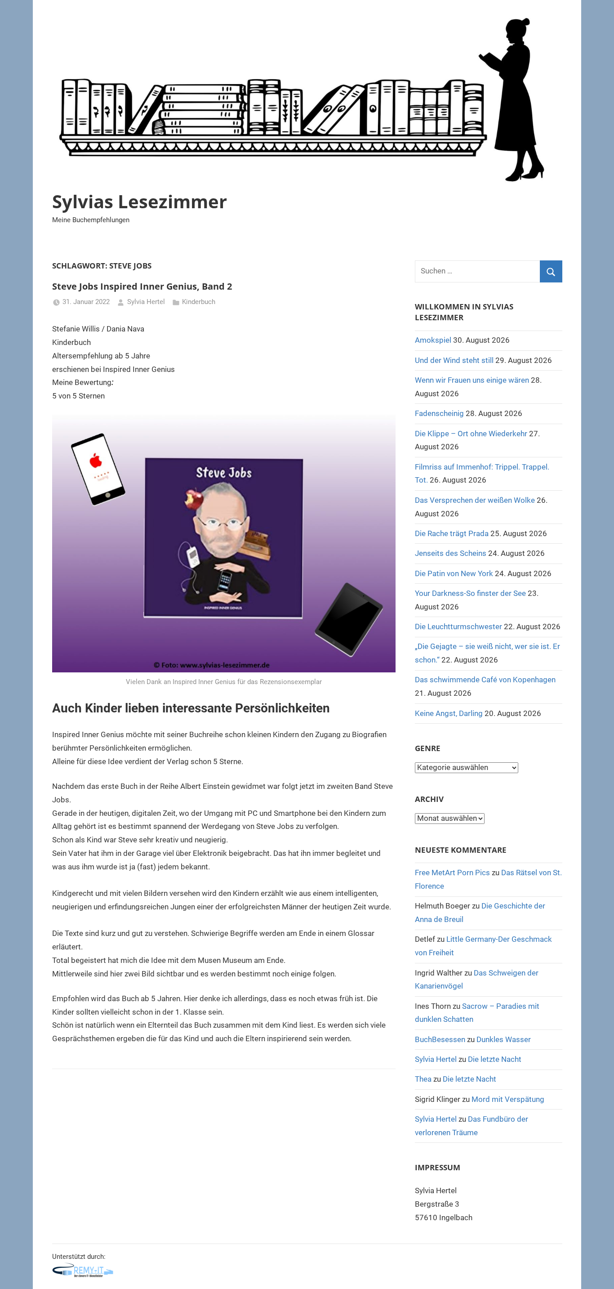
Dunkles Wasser (503, 1039)
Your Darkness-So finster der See (470, 593)
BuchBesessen (440, 1039)
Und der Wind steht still (454, 360)
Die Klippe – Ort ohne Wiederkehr (471, 433)
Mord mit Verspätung (508, 1099)
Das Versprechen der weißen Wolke (475, 500)
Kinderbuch (198, 302)
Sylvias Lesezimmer (139, 201)
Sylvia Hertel (146, 302)
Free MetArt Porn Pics (452, 872)
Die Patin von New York (454, 573)
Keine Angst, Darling (449, 713)
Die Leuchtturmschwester (458, 626)
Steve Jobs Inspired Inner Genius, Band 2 (142, 286)
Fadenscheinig (439, 413)
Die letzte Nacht (494, 1059)
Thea (423, 1078)
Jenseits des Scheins (450, 553)
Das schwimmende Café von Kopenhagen (485, 679)
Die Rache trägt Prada (452, 533)
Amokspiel (433, 340)
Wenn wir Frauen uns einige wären (472, 380)
